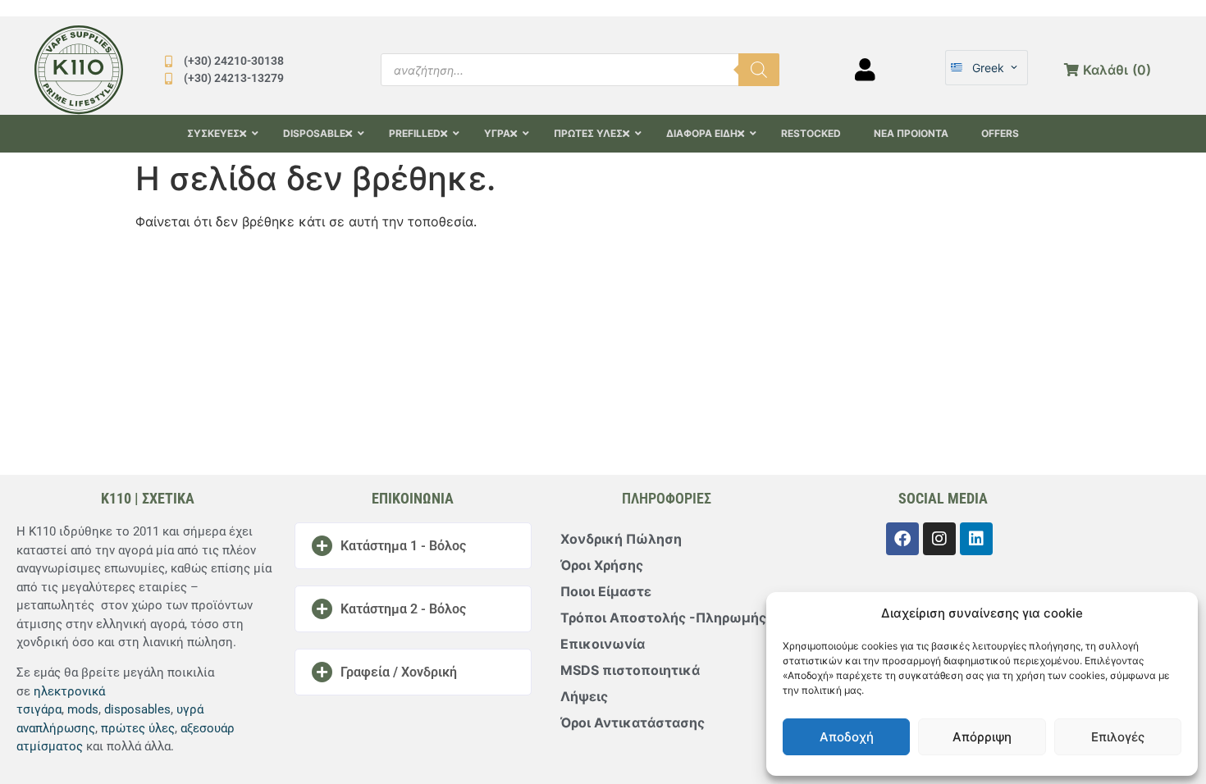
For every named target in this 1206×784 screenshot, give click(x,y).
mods (82, 709)
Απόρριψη (982, 737)
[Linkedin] (976, 538)
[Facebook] (902, 538)
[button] (412, 545)
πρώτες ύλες (138, 728)
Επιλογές (1117, 737)
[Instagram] (939, 538)
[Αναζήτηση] (758, 69)
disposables (137, 709)
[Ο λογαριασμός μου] (865, 70)
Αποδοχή (847, 737)
